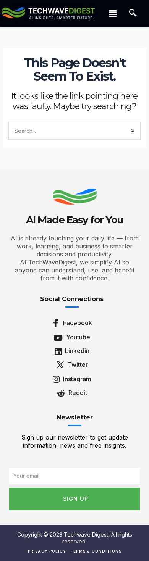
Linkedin (76, 351)
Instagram (76, 379)
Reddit (77, 393)
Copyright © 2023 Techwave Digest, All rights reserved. (74, 538)
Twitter (77, 364)
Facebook (77, 323)
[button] (112, 13)
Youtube (77, 337)
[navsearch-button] (133, 13)
